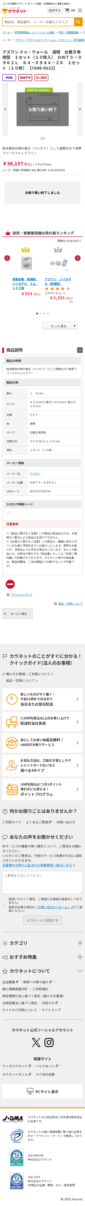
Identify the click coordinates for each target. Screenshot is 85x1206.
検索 (78, 22)
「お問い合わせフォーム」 (52, 907)
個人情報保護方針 (15, 989)
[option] (26, 271)
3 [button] (44, 313)
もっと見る (59, 326)
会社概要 (8, 982)
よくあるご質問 (37, 822)
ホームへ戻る (19, 613)
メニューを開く (80, 10)
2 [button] (41, 313)
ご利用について (39, 674)
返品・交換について (70, 603)
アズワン (20, 40)
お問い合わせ (65, 822)
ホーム (6, 32)
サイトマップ (51, 1010)
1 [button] (37, 313)
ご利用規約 (40, 989)
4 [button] (48, 313)
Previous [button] (7, 258)
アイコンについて (21, 594)
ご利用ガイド (11, 822)
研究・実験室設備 (68, 32)
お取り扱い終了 (42, 109)
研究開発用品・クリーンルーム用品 (34, 32)
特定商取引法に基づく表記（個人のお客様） (34, 996)
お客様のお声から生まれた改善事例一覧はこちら (37, 865)
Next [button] (78, 258)
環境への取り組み (36, 982)
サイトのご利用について (19, 1010)
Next (80, 109)
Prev (5, 109)
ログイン (55, 10)
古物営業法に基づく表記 (19, 1003)
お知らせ (48, 1003)
